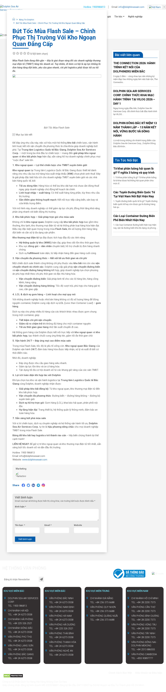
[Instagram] (43, 485)
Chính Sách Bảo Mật (120, 672)
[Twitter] (28, 485)
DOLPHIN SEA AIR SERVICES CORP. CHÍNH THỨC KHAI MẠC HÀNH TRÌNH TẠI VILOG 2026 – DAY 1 (134, 97)
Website (78, 525)
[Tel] (16, 672)
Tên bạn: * (20, 525)
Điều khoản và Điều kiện (148, 672)
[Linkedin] (33, 485)
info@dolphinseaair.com (131, 7)
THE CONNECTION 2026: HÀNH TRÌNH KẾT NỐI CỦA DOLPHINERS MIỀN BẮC (134, 67)
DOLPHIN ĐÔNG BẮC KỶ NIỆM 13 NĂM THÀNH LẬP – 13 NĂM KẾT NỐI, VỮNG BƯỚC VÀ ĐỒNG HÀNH (135, 129)
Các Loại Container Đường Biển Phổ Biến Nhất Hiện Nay (134, 218)
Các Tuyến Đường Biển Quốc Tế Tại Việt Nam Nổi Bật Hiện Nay (134, 194)
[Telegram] (38, 485)
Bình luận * (20, 506)
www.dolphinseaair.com (34, 459)
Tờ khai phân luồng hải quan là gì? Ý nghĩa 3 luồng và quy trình (133, 170)
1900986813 (98, 7)
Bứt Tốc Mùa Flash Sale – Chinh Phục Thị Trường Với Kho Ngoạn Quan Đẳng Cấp (50, 23)
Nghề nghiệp (135, 16)
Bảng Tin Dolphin (26, 20)
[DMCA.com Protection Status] (13, 675)
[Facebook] (23, 485)
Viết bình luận (25, 539)
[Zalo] (11, 672)
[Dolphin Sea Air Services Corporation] (13, 8)
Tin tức (118, 16)
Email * (48, 525)
